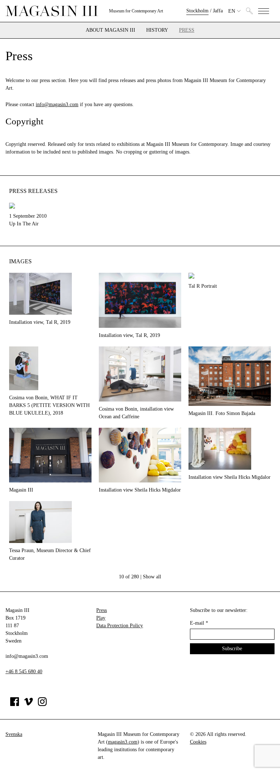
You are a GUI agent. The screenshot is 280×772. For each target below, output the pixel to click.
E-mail (199, 623)
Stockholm (197, 10)
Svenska (13, 734)
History (157, 30)
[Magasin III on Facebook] (14, 704)
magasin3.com (122, 742)
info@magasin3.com (57, 104)
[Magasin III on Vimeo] (28, 704)
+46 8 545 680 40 (23, 671)
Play (100, 618)
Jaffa (218, 10)
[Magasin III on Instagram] (42, 704)
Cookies (198, 742)
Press (186, 30)
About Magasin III (110, 30)
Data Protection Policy (119, 625)
